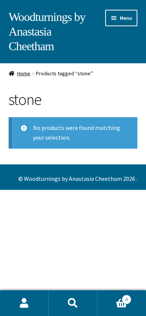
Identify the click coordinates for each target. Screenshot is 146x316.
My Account (24, 303)
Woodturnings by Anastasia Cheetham (47, 31)
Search (73, 303)
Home (23, 73)
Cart (112, 296)
